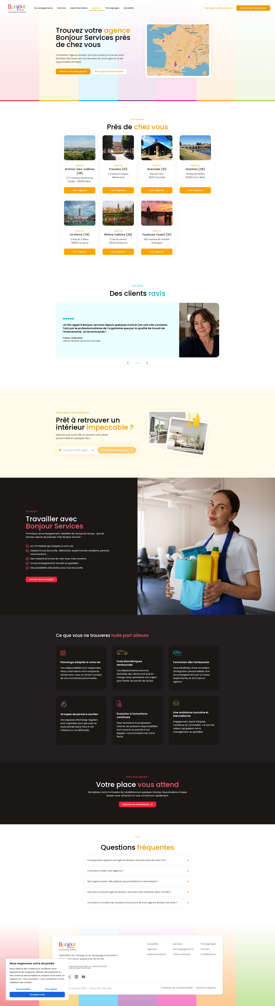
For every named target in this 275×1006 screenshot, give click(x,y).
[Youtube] (83, 977)
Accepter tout (37, 994)
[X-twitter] (69, 977)
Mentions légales (206, 987)
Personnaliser (23, 989)
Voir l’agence (80, 190)
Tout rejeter (51, 989)
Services (61, 8)
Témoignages (112, 8)
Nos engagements (43, 8)
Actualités (129, 8)
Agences (96, 8)
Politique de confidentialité (177, 987)
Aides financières (78, 8)
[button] (128, 363)
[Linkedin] (76, 977)
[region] (37, 979)
